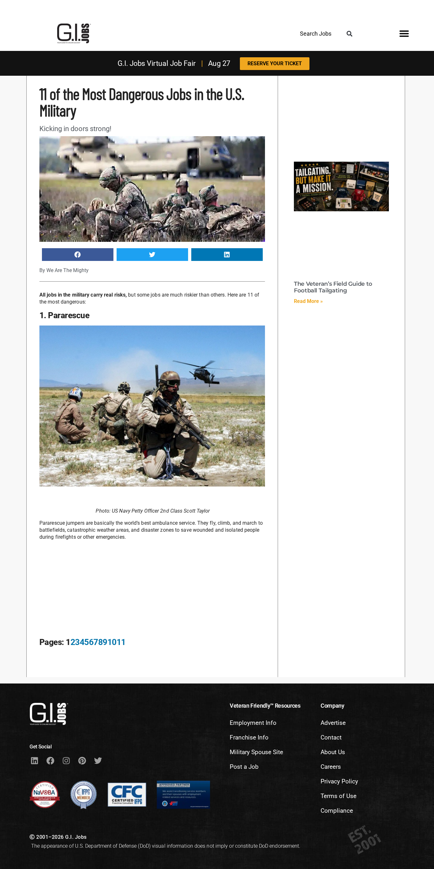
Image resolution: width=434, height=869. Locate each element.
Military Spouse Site (256, 752)
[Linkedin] (34, 760)
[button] (349, 34)
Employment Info (253, 722)
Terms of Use (338, 796)
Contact (331, 737)
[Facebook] (50, 760)
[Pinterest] (82, 760)
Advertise (333, 722)
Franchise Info (249, 737)
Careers (331, 766)
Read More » (308, 301)
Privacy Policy (339, 781)
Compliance (337, 810)
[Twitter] (98, 760)
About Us (333, 752)
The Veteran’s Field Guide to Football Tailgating (333, 287)
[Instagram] (66, 760)
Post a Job (244, 766)
